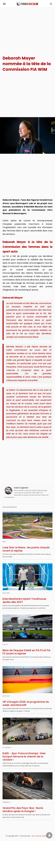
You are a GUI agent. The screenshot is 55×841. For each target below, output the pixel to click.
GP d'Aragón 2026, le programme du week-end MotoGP (26, 703)
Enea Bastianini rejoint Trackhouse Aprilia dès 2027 (24, 600)
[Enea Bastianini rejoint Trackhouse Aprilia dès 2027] (27, 576)
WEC (4, 542)
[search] (51, 3)
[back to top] (49, 835)
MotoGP (6, 593)
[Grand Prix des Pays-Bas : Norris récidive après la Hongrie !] (27, 785)
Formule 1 (7, 802)
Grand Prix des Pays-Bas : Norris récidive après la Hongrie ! (23, 809)
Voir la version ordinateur (40, 836)
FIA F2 (5, 644)
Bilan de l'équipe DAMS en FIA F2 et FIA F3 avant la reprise (26, 652)
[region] (27, 29)
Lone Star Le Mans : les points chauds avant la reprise (26, 549)
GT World (7, 747)
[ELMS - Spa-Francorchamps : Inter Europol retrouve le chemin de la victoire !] (27, 731)
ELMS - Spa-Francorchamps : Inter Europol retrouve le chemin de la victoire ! (24, 756)
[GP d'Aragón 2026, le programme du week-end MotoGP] (27, 679)
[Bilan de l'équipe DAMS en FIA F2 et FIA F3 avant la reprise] (27, 628)
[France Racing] (27, 4)
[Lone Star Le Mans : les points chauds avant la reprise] (27, 525)
